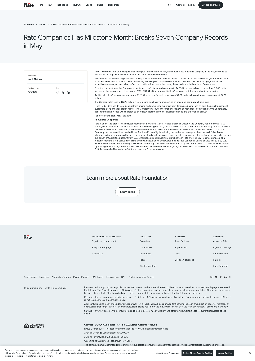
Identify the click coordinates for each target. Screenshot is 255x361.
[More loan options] (227, 5)
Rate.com (126, 115)
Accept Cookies (225, 353)
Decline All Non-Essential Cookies (197, 353)
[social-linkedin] (69, 92)
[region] (127, 353)
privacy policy (21, 356)
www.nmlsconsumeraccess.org (153, 328)
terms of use (36, 356)
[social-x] (63, 92)
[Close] (250, 353)
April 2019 (136, 91)
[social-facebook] (57, 92)
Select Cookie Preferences (167, 353)
